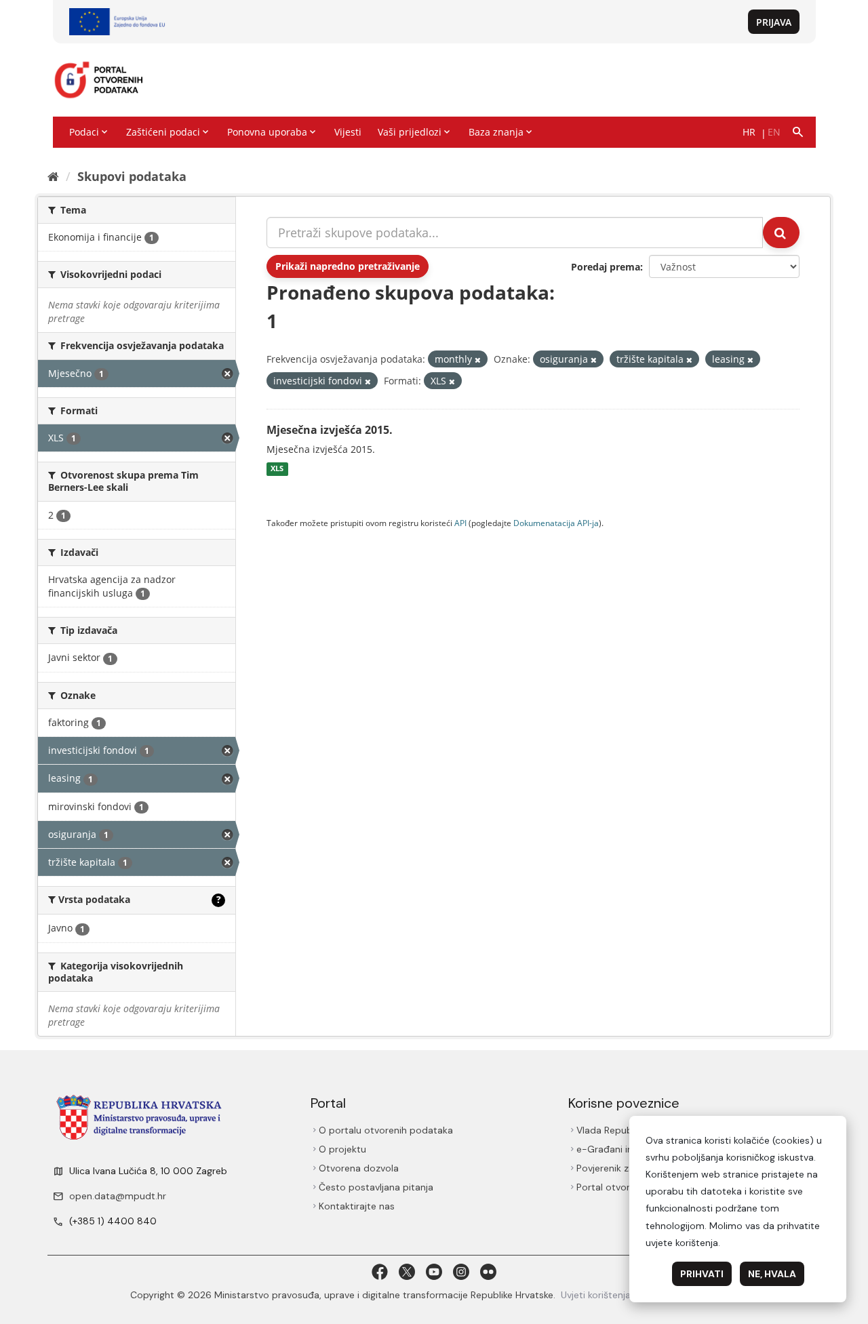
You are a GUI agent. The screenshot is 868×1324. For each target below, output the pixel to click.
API (460, 522)
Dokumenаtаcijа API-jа (556, 522)
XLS (277, 469)
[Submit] (781, 232)
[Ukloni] (478, 360)
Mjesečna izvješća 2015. (330, 429)
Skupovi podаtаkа (131, 176)
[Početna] (53, 176)
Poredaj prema (605, 266)
